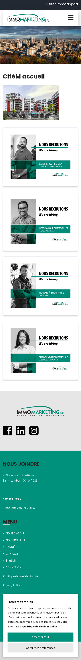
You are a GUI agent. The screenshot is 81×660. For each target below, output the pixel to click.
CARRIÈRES (13, 547)
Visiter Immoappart (61, 4)
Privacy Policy (12, 585)
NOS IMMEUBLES (16, 540)
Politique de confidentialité (20, 576)
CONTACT (12, 554)
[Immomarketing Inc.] (28, 18)
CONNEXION (13, 567)
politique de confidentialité (40, 626)
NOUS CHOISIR (15, 533)
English (11, 560)
